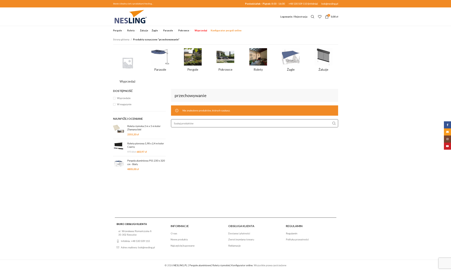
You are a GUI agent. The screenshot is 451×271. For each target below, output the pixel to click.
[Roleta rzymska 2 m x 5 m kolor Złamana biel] (119, 130)
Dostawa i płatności (239, 233)
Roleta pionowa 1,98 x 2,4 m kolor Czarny (145, 145)
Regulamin (291, 233)
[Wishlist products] (319, 16)
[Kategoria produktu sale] (127, 66)
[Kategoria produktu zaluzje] (323, 61)
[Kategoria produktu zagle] (290, 61)
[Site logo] (130, 16)
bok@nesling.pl (329, 3)
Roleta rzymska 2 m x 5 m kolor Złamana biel (144, 128)
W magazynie (124, 104)
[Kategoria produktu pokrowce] (225, 61)
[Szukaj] (312, 16)
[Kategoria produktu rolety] (258, 61)
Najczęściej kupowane (183, 245)
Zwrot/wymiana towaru (241, 239)
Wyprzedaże (124, 98)
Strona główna (121, 39)
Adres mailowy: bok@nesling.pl (138, 247)
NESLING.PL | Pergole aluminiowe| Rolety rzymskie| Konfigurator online (213, 265)
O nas (174, 233)
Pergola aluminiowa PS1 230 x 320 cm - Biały (146, 162)
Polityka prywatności (297, 239)
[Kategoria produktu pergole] (192, 61)
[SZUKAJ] (334, 123)
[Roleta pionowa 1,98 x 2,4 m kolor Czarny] (119, 148)
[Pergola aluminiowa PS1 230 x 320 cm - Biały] (119, 165)
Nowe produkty (179, 239)
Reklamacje (234, 245)
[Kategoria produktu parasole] (160, 61)
